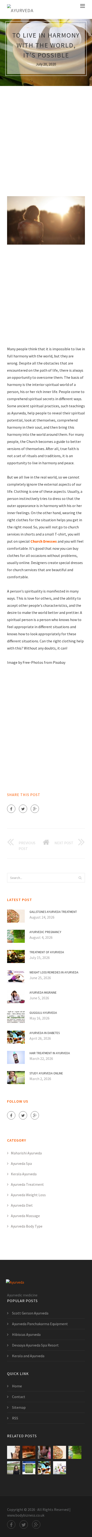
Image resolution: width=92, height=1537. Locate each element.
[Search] (80, 877)
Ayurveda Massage (25, 1215)
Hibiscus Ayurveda (26, 1334)
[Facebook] (11, 809)
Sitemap (19, 1407)
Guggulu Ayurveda (43, 1013)
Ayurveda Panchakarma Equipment (40, 1323)
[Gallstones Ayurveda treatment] (59, 1452)
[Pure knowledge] (13, 1452)
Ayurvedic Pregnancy (45, 932)
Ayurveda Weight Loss (28, 1194)
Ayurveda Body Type (26, 1226)
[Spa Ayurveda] (28, 1452)
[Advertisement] (46, 138)
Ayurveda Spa (21, 1163)
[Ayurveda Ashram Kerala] (44, 1452)
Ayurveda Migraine (43, 993)
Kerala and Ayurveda (28, 1355)
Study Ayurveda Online (46, 1073)
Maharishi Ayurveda (26, 1153)
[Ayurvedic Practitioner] (13, 1467)
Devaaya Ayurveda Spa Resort (35, 1345)
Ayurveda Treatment (27, 1184)
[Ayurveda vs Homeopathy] (28, 1467)
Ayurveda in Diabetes (44, 1033)
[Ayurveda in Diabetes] (44, 1467)
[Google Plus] (35, 809)
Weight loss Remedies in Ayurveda (53, 972)
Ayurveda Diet (22, 1205)
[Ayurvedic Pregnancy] (74, 1452)
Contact (18, 1396)
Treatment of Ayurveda (46, 952)
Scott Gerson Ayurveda (30, 1313)
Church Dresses (43, 541)
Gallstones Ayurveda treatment (53, 912)
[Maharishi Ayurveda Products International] (59, 1467)
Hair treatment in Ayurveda (49, 1053)
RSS (15, 1418)
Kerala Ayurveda (24, 1174)
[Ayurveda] (20, 9)
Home (17, 1386)
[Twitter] (23, 809)
